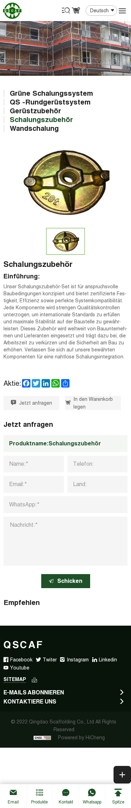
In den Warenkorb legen (93, 403)
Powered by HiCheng (81, 737)
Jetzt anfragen (35, 403)
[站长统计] (42, 737)
